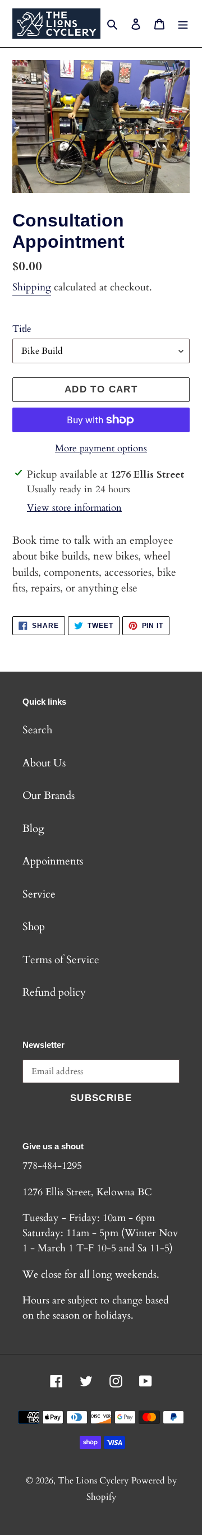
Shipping (31, 287)
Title (21, 328)
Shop (33, 926)
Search (37, 730)
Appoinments (52, 861)
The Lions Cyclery (93, 1480)
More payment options (101, 448)
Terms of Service (60, 960)
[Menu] (183, 24)
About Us (44, 763)
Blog (33, 828)
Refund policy (54, 992)
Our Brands (48, 795)
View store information (74, 507)
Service (39, 894)
